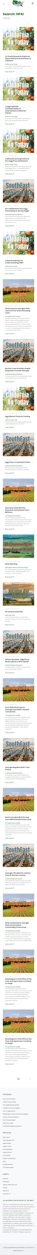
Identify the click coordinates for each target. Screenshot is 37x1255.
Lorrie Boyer (6, 1155)
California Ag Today (9, 1102)
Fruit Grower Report (9, 1120)
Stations (5, 1179)
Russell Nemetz (8, 1164)
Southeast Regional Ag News (12, 1126)
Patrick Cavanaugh (9, 1158)
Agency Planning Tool (10, 1185)
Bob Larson (6, 1137)
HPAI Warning (11, 564)
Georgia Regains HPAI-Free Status (17, 768)
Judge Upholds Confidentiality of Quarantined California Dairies (15, 109)
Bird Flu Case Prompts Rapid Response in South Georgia (17, 369)
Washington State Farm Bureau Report (15, 1114)
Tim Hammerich (8, 1167)
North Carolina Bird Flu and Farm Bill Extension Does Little (18, 818)
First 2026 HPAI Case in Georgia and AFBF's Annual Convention (17, 709)
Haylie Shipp (7, 1143)
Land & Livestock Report (11, 1117)
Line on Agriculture (9, 1111)
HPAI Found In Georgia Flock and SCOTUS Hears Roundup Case (17, 310)
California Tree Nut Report (11, 1108)
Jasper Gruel (7, 1146)
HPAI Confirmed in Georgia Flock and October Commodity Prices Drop (17, 925)
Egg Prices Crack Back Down (17, 462)
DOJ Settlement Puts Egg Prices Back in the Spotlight (17, 210)
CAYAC (5, 1188)
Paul (4, 1161)
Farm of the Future (9, 1099)
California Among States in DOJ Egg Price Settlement (17, 160)
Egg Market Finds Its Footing (17, 416)
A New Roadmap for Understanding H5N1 (14, 261)
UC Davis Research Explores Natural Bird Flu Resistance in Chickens (18, 58)
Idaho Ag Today (8, 1123)
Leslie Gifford (7, 1152)
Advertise (6, 1182)
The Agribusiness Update (11, 1105)
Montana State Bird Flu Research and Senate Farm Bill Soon (17, 510)
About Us (6, 1191)
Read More (9, 71)
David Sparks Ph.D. (9, 1140)
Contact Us (6, 1194)
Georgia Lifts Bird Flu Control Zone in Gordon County (17, 874)
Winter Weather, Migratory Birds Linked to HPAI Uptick (17, 660)
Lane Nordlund (7, 1149)
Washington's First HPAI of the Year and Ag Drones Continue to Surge (18, 981)
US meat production (14, 611)
